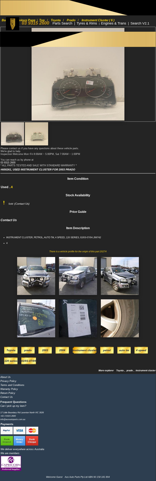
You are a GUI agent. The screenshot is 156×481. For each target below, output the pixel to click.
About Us (5, 377)
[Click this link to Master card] (32, 433)
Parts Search (63, 23)
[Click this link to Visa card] (19, 433)
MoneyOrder (19, 440)
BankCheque (32, 440)
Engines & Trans (114, 23)
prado (130, 370)
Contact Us (6, 397)
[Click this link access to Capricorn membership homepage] (11, 470)
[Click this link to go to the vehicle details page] (36, 296)
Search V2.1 (140, 23)
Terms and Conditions (12, 385)
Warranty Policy (9, 389)
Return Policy (7, 393)
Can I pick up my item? (13, 406)
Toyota (120, 370)
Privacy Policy (8, 381)
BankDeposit (7, 440)
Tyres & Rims (87, 23)
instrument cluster (146, 370)
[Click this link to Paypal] (7, 433)
